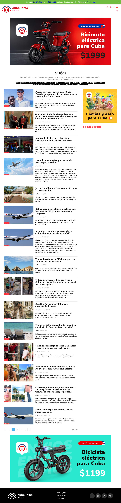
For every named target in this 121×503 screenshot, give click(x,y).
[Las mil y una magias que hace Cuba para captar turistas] (18, 166)
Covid (18, 82)
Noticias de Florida (87, 82)
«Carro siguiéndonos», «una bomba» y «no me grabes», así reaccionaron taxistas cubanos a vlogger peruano (55, 389)
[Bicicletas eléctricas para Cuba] (60, 458)
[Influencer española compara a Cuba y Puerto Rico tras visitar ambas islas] (18, 372)
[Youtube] (117, 7)
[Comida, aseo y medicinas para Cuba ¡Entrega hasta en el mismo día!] (100, 106)
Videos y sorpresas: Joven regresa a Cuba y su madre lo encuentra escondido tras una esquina (56, 282)
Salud (57, 84)
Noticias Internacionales (40, 84)
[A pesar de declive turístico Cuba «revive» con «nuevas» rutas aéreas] (18, 144)
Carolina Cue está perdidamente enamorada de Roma (52, 305)
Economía (52, 82)
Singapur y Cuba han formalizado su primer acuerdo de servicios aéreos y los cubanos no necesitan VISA (56, 116)
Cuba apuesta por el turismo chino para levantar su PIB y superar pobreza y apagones (55, 211)
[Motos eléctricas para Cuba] (60, 41)
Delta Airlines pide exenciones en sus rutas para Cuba (54, 411)
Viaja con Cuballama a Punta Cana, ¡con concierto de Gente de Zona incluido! (55, 326)
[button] (117, 10)
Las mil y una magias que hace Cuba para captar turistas (54, 161)
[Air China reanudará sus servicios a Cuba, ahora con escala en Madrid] (18, 237)
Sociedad (63, 84)
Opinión (52, 84)
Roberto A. (38, 100)
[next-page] (29, 429)
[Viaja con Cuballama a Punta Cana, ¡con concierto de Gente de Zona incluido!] (18, 331)
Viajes (6, 360)
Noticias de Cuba (75, 82)
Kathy (36, 194)
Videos (81, 84)
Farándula (59, 82)
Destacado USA (43, 82)
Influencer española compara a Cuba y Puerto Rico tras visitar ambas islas (55, 368)
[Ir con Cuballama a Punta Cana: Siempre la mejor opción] (18, 194)
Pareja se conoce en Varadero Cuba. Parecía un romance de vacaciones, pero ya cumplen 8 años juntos (56, 94)
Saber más (91, 2)
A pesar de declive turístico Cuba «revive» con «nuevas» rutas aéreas (53, 139)
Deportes (23, 82)
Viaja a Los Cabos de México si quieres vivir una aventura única (55, 260)
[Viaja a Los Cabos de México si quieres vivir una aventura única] (18, 265)
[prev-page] (5, 429)
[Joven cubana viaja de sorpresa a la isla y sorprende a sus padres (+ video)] (18, 352)
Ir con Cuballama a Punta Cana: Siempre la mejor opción (56, 189)
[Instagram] (110, 7)
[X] (113, 7)
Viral (86, 84)
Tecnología (70, 84)
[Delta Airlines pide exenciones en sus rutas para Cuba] (18, 416)
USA (77, 84)
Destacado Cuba (32, 82)
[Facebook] (107, 7)
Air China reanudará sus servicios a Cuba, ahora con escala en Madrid (53, 232)
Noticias (66, 82)
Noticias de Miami (99, 82)
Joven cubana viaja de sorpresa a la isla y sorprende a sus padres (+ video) (55, 347)
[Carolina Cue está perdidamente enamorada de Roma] (18, 310)
